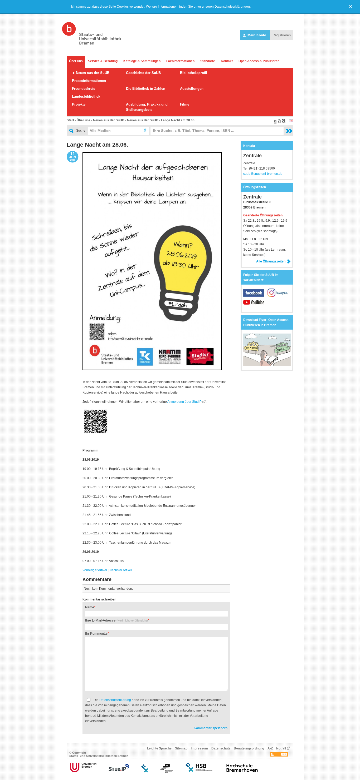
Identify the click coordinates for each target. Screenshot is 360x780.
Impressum (199, 748)
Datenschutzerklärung (115, 700)
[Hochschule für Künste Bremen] (166, 771)
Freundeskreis (83, 89)
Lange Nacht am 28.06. (178, 120)
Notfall (281, 748)
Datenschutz (220, 748)
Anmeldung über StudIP (184, 402)
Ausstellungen (191, 89)
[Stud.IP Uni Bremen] (118, 771)
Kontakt (227, 61)
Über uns (76, 61)
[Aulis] (145, 771)
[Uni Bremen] (83, 771)
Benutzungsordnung (249, 748)
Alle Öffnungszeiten (270, 261)
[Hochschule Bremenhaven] (242, 771)
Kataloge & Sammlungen (141, 61)
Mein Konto (256, 35)
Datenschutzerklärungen (232, 6)
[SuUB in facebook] (255, 295)
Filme (184, 104)
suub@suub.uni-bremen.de (263, 174)
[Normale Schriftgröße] (274, 122)
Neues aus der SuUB (92, 73)
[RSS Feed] (279, 755)
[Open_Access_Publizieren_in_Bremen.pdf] (267, 365)
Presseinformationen (89, 81)
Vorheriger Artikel (94, 570)
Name (89, 607)
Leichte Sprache (159, 748)
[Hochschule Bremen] (199, 771)
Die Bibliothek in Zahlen (145, 89)
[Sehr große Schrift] (283, 122)
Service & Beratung (103, 61)
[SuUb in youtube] (253, 305)
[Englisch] (291, 121)
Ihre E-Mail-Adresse (116, 620)
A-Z (270, 748)
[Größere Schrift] (278, 122)
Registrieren (282, 35)
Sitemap (181, 748)
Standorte (207, 61)
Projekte (78, 104)
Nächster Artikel (120, 570)
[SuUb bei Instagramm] (278, 295)
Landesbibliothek (86, 96)
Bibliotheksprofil (193, 73)
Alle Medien (100, 130)
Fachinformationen (180, 61)
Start (70, 120)
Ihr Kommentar (96, 633)
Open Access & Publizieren (259, 61)
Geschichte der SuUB (143, 73)
